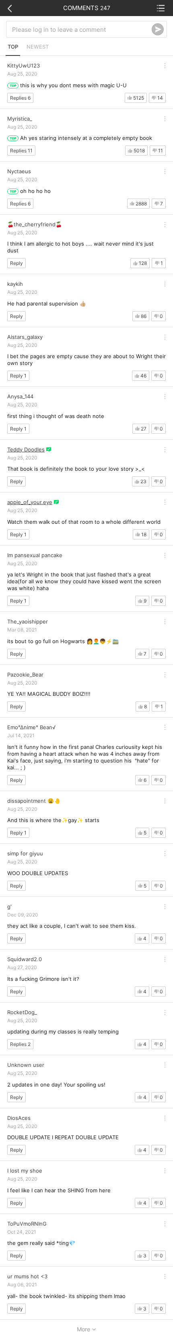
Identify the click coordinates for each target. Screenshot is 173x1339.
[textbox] (82, 29)
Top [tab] (13, 46)
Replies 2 (20, 1044)
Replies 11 (21, 151)
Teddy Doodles (26, 449)
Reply (16, 263)
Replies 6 (20, 98)
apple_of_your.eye (29, 502)
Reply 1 (18, 376)
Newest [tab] (38, 46)
